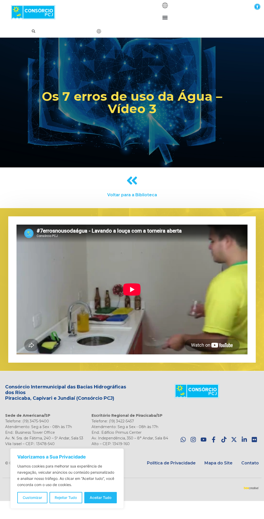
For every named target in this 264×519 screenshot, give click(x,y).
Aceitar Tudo (100, 497)
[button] (257, 7)
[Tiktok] (223, 439)
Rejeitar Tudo (66, 497)
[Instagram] (193, 439)
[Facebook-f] (213, 439)
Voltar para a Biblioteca (132, 194)
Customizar (32, 497)
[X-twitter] (233, 439)
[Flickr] (254, 439)
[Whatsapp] (183, 439)
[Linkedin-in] (244, 439)
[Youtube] (203, 439)
